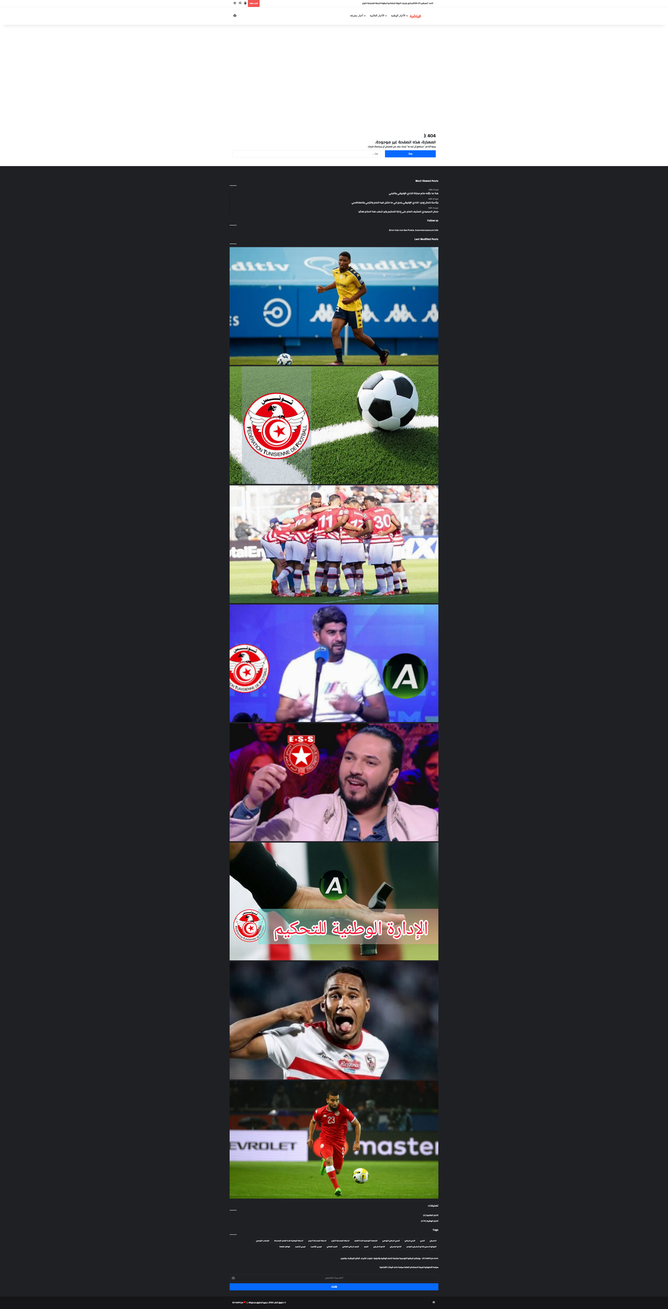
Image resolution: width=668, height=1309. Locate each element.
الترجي (422, 1240)
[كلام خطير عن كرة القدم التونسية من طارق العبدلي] (334, 663)
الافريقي (433, 1240)
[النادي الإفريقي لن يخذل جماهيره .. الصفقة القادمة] (334, 544)
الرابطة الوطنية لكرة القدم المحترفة (288, 1240)
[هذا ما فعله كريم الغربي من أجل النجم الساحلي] (334, 782)
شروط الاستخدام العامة (414, 1267)
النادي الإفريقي (395, 1246)
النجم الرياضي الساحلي (350, 1246)
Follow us (432, 220)
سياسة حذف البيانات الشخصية (392, 1267)
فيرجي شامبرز (300, 1246)
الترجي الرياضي (410, 1240)
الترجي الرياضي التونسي (391, 1240)
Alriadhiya (237, 1302)
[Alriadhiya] (415, 16)
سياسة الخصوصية (431, 1267)
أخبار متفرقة (356, 15)
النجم (366, 1246)
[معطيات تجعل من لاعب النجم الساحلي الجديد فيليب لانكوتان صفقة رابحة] (334, 306)
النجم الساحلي (332, 1246)
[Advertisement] (334, 52)
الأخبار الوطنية (398, 15)
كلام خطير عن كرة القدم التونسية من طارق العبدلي (391, 3)
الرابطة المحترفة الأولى (340, 1240)
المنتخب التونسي (262, 1240)
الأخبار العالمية (377, 15)
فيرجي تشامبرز (316, 1246)
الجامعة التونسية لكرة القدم (365, 1240)
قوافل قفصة (284, 1246)
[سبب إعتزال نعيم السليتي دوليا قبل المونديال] (334, 1140)
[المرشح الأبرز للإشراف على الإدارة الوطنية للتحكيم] (334, 901)
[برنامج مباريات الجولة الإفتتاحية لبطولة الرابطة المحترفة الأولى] (334, 425)
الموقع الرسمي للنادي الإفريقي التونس (421, 1246)
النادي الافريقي (379, 1246)
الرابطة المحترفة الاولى (317, 1240)
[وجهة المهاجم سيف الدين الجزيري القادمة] (334, 1020)
